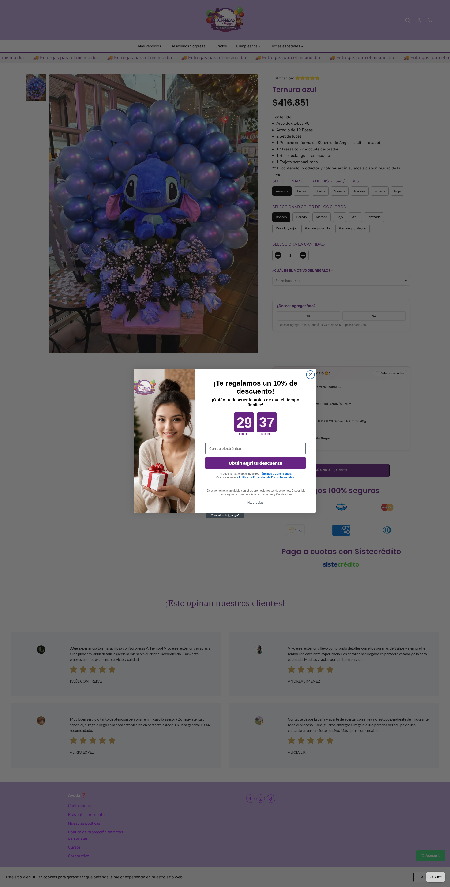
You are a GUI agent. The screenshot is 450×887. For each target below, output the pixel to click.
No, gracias (256, 502)
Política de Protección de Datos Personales (266, 477)
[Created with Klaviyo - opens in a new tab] (225, 515)
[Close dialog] (310, 375)
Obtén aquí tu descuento (255, 462)
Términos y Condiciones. (276, 473)
